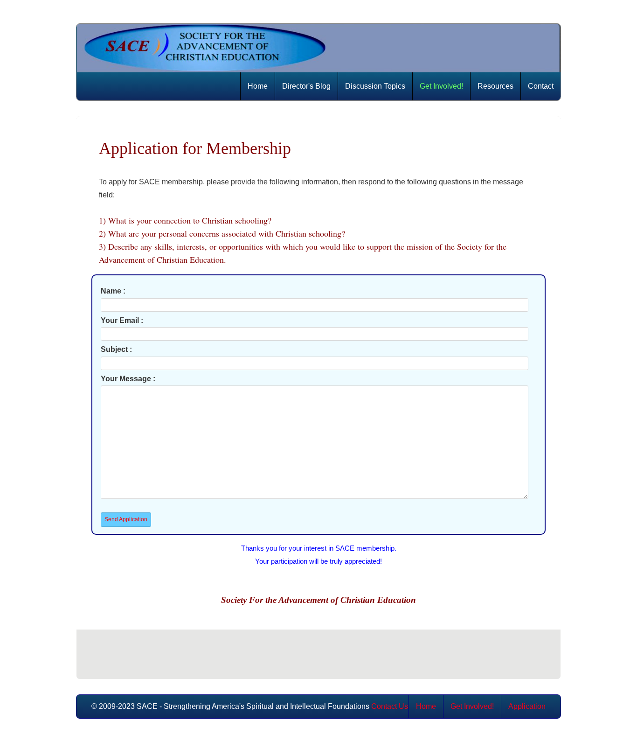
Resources (495, 86)
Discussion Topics (375, 86)
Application (527, 706)
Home (258, 86)
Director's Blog (306, 86)
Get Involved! (441, 86)
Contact (541, 86)
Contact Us (389, 706)
